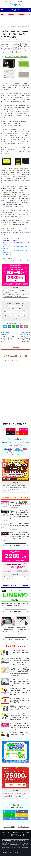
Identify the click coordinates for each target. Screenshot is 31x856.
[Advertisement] (15, 20)
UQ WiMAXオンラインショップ (12, 238)
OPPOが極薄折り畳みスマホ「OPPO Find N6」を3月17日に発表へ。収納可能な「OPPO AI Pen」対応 (20, 691)
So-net (21, 305)
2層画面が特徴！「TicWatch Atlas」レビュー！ (22, 629)
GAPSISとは (5, 832)
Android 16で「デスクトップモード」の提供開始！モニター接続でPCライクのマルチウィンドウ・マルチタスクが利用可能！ (20, 661)
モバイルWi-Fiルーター (20, 315)
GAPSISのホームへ (23, 827)
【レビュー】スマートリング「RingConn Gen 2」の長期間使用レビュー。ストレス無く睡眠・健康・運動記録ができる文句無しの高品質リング (19, 671)
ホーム (3, 26)
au (23, 433)
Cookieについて (14, 834)
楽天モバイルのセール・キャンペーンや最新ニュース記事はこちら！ (15, 577)
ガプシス (16, 10)
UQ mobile (10, 445)
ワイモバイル (19, 442)
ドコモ (10, 429)
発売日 (7, 26)
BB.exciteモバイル (18, 451)
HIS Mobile (17, 448)
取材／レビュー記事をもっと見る (16, 639)
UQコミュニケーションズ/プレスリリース (15, 260)
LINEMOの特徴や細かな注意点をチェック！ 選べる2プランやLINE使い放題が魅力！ (15, 604)
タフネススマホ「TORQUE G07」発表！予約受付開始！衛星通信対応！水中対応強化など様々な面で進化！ (20, 682)
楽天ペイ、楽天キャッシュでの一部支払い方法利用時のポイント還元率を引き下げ (19, 700)
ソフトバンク (10, 433)
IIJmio (16, 445)
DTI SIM (25, 448)
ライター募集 (9, 835)
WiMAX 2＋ (24, 312)
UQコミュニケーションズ (11, 312)
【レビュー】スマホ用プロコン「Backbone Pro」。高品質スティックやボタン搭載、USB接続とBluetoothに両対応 (19, 716)
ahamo (5, 442)
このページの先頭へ (9, 827)
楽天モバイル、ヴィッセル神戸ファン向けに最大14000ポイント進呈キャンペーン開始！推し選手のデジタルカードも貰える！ (19, 535)
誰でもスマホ (15, 454)
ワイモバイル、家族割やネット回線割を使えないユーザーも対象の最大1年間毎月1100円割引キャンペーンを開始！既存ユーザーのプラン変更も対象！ (15, 488)
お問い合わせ (20, 835)
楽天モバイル (24, 429)
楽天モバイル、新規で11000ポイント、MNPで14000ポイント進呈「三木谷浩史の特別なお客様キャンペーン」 (19, 726)
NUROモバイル (8, 448)
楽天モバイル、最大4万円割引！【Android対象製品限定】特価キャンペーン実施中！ (15, 295)
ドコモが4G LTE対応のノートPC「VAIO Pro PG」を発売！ (19, 733)
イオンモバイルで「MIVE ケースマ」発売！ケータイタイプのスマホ (19, 652)
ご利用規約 (15, 832)
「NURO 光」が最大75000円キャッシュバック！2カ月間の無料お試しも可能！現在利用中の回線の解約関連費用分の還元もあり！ (15, 795)
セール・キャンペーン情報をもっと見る (16, 545)
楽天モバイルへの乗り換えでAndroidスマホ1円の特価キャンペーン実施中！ (15, 291)
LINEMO (11, 442)
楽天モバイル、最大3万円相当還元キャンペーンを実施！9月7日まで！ (19, 525)
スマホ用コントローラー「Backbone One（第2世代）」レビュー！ (7, 630)
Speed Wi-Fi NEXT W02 (15, 308)
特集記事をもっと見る (15, 611)
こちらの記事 (5, 206)
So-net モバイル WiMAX (10, 240)
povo (26, 442)
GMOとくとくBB (12, 305)
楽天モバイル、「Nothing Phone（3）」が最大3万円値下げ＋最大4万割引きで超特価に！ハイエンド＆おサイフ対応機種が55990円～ (19, 514)
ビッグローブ (8, 315)
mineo (22, 445)
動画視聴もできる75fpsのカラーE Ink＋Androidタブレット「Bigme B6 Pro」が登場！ (20, 707)
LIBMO (9, 451)
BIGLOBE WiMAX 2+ (9, 254)
